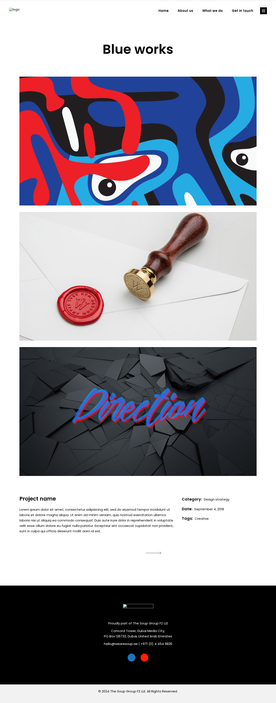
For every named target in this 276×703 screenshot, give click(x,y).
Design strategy (216, 499)
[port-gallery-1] (138, 141)
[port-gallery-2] (138, 276)
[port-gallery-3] (138, 411)
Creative (202, 518)
